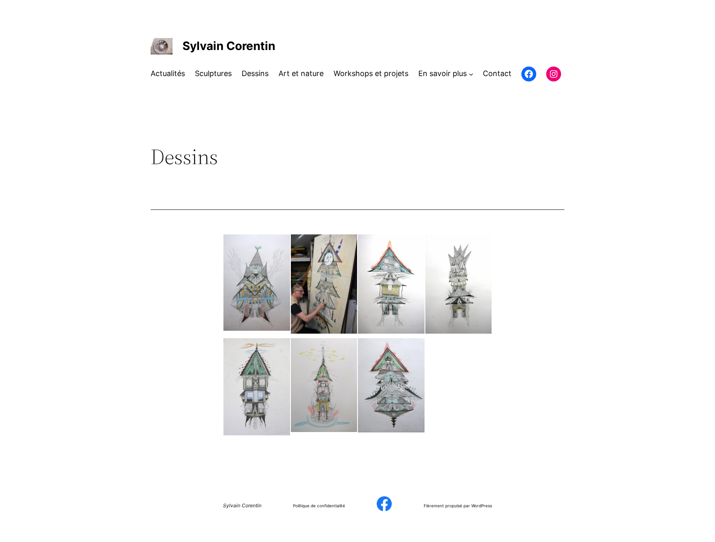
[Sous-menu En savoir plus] (471, 74)
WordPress (481, 505)
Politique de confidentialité (319, 505)
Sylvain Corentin (228, 46)
